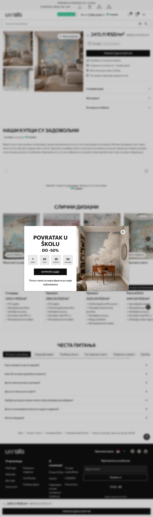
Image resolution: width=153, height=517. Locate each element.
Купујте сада (50, 271)
